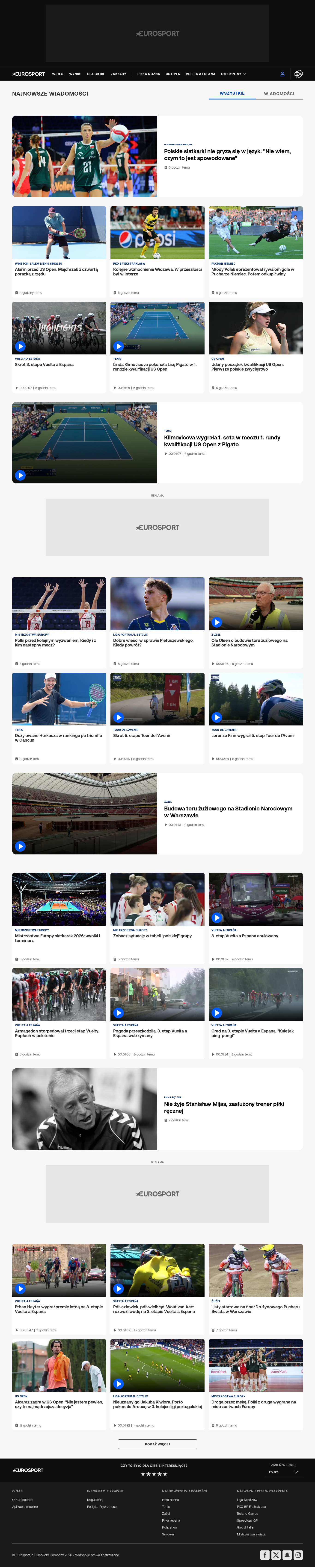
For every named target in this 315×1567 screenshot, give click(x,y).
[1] (143, 1474)
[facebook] (265, 1555)
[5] (165, 1474)
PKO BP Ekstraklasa (251, 1507)
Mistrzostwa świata (251, 1534)
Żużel (166, 1513)
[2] (148, 1474)
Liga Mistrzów (247, 1500)
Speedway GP (247, 1520)
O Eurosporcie (22, 1500)
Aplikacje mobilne (25, 1507)
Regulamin (95, 1500)
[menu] (282, 74)
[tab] (232, 93)
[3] (154, 1474)
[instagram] (298, 1555)
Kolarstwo (169, 1527)
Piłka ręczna (171, 1520)
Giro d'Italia (245, 1527)
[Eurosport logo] (28, 74)
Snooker (168, 1534)
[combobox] (283, 1472)
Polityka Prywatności (102, 1507)
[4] (159, 1474)
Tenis (166, 1507)
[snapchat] (287, 1555)
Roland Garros (247, 1513)
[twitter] (276, 1555)
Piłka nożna (170, 1500)
